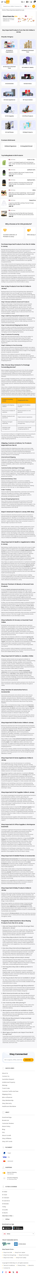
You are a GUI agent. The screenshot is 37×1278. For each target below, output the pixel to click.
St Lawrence (6, 1201)
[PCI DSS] (6, 1244)
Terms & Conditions (9, 1265)
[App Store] (7, 1228)
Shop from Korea (24, 1255)
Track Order (6, 1088)
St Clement (5, 1198)
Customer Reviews (8, 1123)
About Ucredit (6, 1135)
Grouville (5, 1210)
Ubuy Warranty (7, 1103)
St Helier (4, 1192)
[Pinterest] (18, 1272)
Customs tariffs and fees (10, 1091)
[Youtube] (10, 1272)
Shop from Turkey (21, 1257)
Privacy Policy (21, 1265)
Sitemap (4, 1085)
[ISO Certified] (19, 1244)
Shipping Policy (6, 1094)
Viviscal (26, 146)
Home (4, 10)
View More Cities (7, 1216)
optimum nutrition (31, 169)
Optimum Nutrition (31, 180)
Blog (3, 1129)
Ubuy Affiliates (6, 1138)
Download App (7, 1117)
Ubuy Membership (7, 1100)
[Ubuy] (7, 2)
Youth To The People (31, 159)
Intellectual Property (8, 1082)
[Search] (33, 6)
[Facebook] (3, 1272)
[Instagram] (6, 1272)
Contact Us (5, 1076)
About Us (5, 1073)
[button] (23, 2)
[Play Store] (18, 1228)
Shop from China (8, 1257)
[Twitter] (14, 1272)
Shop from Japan (20, 1252)
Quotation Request (8, 1079)
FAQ (3, 1132)
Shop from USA (7, 1252)
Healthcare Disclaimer (9, 1106)
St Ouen (4, 1195)
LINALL (34, 190)
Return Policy (6, 1126)
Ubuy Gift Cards (7, 1141)
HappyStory (32, 200)
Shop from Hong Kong (9, 1255)
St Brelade (5, 1204)
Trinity (4, 1207)
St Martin (5, 1213)
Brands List (5, 1120)
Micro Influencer (7, 1097)
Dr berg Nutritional (10, 146)
